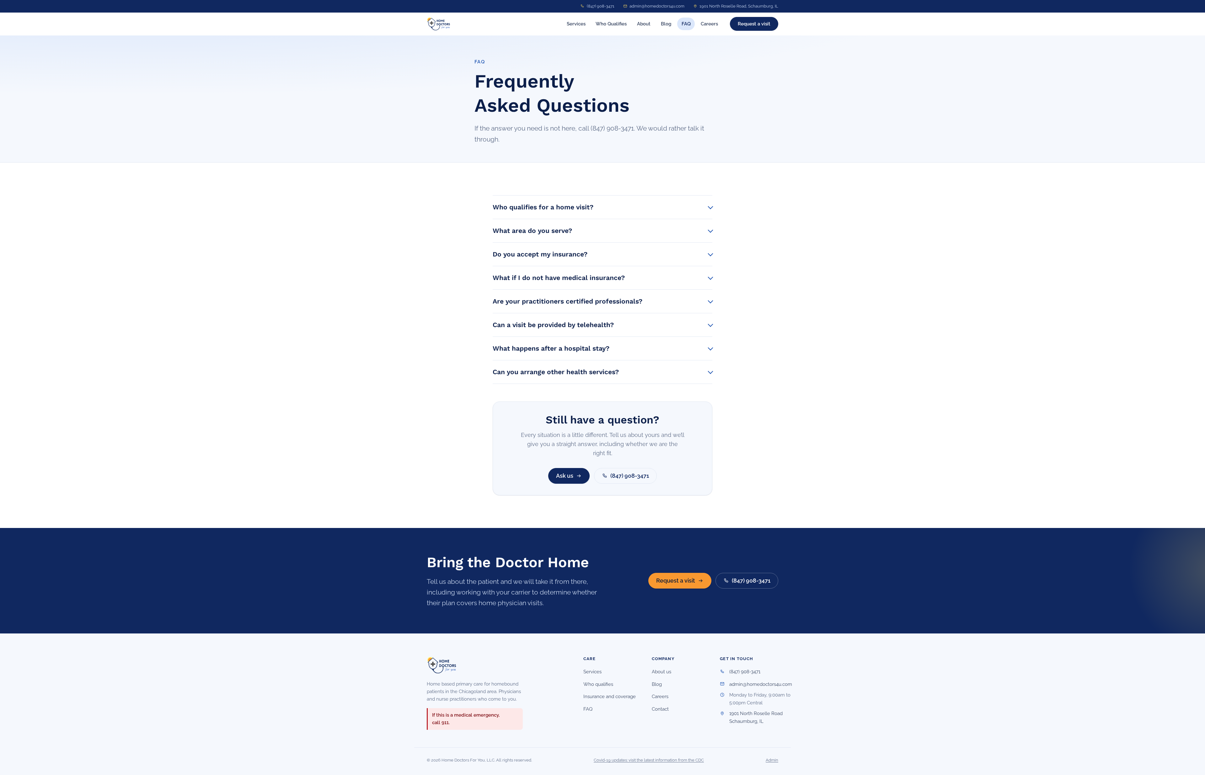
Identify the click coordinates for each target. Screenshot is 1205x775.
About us (661, 672)
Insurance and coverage (609, 696)
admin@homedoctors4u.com (656, 6)
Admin (772, 760)
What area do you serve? (532, 230)
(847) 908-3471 (600, 6)
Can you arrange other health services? (556, 372)
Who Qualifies (611, 24)
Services (576, 24)
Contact (660, 709)
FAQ (686, 24)
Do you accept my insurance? (540, 254)
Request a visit (754, 24)
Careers (709, 24)
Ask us (564, 475)
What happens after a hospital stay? (551, 348)
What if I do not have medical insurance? (559, 278)
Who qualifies (598, 684)
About (644, 24)
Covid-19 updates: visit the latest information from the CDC (649, 760)
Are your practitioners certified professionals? (567, 301)
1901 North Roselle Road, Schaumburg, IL (738, 6)
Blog (666, 24)
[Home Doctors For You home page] (438, 24)
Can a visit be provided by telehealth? (553, 325)
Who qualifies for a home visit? (543, 207)
